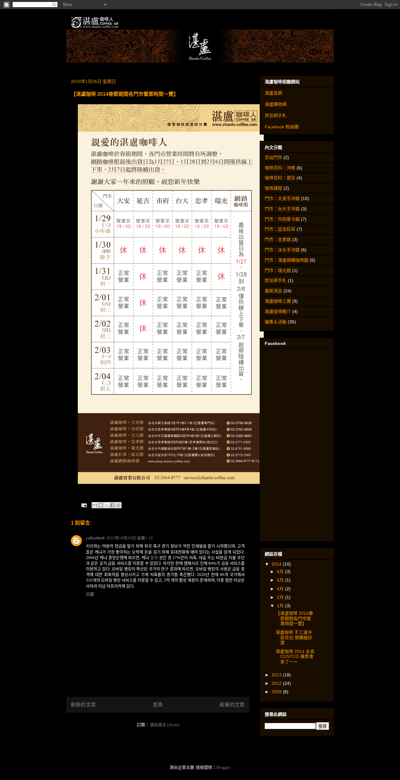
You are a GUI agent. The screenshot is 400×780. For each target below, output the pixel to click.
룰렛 (154, 557)
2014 (277, 564)
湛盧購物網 (276, 104)
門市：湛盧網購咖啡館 (286, 260)
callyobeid (95, 538)
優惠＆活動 (276, 321)
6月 (281, 571)
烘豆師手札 (276, 115)
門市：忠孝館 (278, 239)
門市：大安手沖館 (282, 198)
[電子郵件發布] (83, 505)
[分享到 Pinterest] (118, 505)
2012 (277, 683)
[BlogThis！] (101, 505)
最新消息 (273, 290)
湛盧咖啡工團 (278, 301)
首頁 (158, 704)
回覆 (90, 594)
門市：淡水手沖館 (282, 249)
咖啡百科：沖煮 (280, 167)
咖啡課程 (273, 188)
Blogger (223, 767)
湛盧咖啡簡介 (278, 311)
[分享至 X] (106, 505)
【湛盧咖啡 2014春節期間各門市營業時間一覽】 (294, 618)
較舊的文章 (232, 704)
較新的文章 (83, 704)
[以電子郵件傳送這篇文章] (95, 505)
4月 (281, 588)
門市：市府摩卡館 (282, 219)
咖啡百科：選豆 (280, 177)
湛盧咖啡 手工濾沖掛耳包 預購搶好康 (294, 637)
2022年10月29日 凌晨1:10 (129, 538)
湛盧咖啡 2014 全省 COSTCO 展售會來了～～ (295, 657)
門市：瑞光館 (278, 270)
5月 (281, 579)
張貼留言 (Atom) (164, 724)
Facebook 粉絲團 (282, 126)
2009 (277, 691)
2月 (281, 597)
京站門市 (273, 157)
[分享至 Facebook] (112, 505)
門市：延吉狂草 (280, 229)
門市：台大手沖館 (282, 208)
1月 (281, 605)
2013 (277, 674)
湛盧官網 (273, 92)
